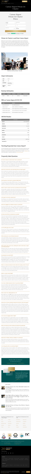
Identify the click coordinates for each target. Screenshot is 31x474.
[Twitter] (4, 453)
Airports (9, 3)
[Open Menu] (29, 1)
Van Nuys (17, 423)
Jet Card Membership (5, 458)
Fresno (2, 427)
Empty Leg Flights (21, 459)
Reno (2, 419)
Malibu (17, 425)
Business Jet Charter (16, 458)
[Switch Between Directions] (15, 25)
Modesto (2, 425)
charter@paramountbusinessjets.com (12, 363)
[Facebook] (2, 453)
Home (2, 3)
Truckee (9, 419)
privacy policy (4, 472)
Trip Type (7, 22)
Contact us (26, 150)
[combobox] (10, 25)
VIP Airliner (12, 459)
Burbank (24, 423)
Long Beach (24, 421)
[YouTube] (10, 453)
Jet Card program (20, 152)
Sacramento (9, 423)
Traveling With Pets (7, 459)
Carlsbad (17, 427)
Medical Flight (16, 459)
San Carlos (9, 421)
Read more (18, 379)
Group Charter (22, 458)
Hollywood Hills (18, 421)
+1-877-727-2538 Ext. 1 (21, 363)
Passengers (18, 22)
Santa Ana (24, 425)
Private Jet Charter (5, 3)
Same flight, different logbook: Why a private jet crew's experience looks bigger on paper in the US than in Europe (17, 396)
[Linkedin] (8, 453)
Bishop (2, 421)
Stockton (9, 425)
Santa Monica (18, 419)
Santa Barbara (25, 427)
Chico (9, 427)
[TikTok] (12, 453)
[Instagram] (6, 453)
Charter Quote (17, 443)
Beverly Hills (24, 419)
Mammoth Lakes (3, 423)
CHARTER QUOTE (24, 1)
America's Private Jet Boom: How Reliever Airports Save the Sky (17, 406)
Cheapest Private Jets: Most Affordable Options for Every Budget (17, 387)
